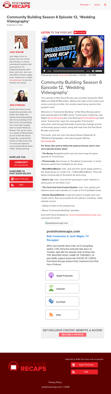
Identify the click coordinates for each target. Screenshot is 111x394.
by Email (60, 302)
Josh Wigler (16, 52)
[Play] (44, 71)
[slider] (99, 70)
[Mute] (93, 71)
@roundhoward (55, 118)
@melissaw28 (48, 141)
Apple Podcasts (64, 276)
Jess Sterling (17, 105)
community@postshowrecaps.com (85, 215)
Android (60, 289)
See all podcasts (21, 163)
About (97, 4)
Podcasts (84, 4)
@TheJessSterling (89, 118)
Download (80, 32)
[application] (72, 71)
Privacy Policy (55, 382)
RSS (58, 315)
